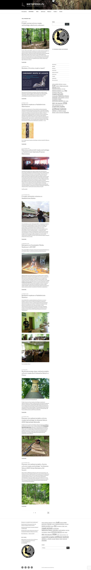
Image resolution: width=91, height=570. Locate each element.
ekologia (61, 85)
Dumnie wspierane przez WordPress (48, 567)
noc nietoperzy (55, 99)
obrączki (59, 99)
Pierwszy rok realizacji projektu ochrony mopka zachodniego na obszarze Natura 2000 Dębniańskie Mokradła (34, 420)
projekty (62, 106)
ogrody (66, 532)
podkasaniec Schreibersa (63, 534)
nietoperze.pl (35, 4)
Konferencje (43, 11)
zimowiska (66, 112)
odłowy (63, 532)
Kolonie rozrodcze (55, 72)
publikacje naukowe (59, 109)
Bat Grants (61, 84)
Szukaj (53, 21)
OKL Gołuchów (59, 103)
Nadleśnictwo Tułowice (63, 96)
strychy (60, 110)
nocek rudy (67, 97)
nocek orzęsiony (61, 97)
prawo (67, 534)
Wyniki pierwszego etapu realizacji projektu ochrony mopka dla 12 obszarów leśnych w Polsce (35, 373)
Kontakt (60, 11)
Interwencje (54, 70)
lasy (66, 90)
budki (54, 86)
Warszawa (54, 112)
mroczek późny (55, 96)
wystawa (57, 112)
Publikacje (49, 11)
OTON (37, 11)
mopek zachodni (57, 94)
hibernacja (54, 87)
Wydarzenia (54, 78)
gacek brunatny (44, 524)
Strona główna (24, 11)
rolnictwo (54, 110)
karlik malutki (66, 524)
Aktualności (54, 64)
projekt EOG (55, 106)
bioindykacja (64, 84)
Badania (53, 66)
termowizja (64, 110)
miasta (58, 92)
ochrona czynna (57, 101)
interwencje (58, 87)
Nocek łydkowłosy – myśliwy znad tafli (27, 533)
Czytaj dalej (24, 62)
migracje (61, 92)
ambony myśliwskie (55, 84)
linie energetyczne (54, 92)
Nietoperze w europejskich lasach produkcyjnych (29, 522)
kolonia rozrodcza (56, 90)
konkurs (62, 90)
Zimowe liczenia (55, 80)
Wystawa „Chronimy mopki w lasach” (33, 68)
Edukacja (53, 68)
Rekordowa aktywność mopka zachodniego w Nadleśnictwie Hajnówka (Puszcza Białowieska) (35, 152)
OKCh (53, 103)
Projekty (55, 11)
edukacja (61, 522)
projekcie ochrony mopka (27, 281)
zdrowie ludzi (61, 112)
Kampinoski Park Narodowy (56, 88)
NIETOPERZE (31, 11)
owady (58, 534)
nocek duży (54, 97)
